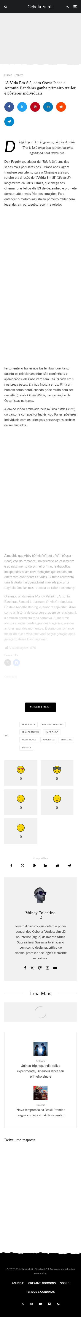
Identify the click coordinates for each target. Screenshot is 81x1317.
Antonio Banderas (53, 724)
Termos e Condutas (40, 1291)
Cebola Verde (40, 6)
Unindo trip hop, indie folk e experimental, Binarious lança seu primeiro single (40, 1069)
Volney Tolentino (40, 912)
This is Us (67, 740)
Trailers (18, 75)
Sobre (64, 1283)
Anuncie (18, 1283)
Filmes (8, 75)
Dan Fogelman (31, 732)
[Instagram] (31, 1303)
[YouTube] (40, 1303)
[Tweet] (22, 107)
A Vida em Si (29, 724)
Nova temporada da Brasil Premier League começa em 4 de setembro (40, 1110)
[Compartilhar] (9, 107)
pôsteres (49, 740)
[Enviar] (61, 107)
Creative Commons (42, 1283)
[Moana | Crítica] (40, 1014)
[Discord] (49, 1303)
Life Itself (52, 732)
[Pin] (35, 107)
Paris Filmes (29, 740)
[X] (22, 1303)
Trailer (27, 748)
